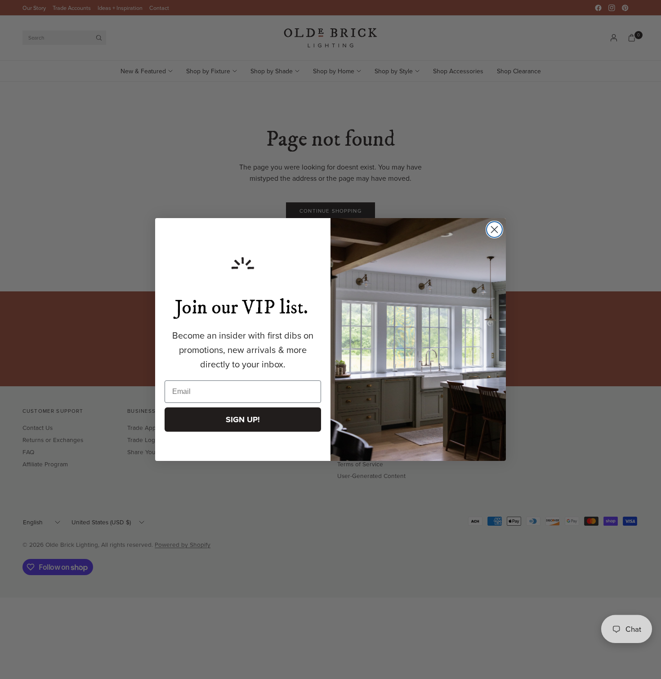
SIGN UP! (243, 419)
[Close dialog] (494, 229)
